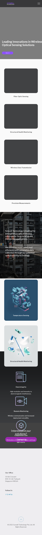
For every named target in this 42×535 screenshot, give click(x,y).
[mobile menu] (39, 4)
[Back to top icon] (21, 519)
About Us (7, 52)
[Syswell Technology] (10, 3)
